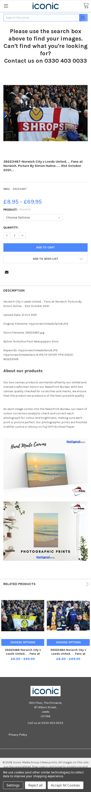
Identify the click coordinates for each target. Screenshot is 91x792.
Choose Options (22, 642)
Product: (17, 209)
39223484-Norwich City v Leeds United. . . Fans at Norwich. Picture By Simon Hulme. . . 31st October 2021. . (68, 655)
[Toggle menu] (6, 6)
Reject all (35, 785)
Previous (78, 584)
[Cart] (86, 5)
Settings (13, 785)
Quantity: (10, 227)
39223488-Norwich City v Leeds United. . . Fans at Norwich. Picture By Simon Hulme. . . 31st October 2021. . (23, 655)
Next (86, 584)
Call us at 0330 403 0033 (45, 723)
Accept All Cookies (65, 785)
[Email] (6, 272)
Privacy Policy (18, 734)
